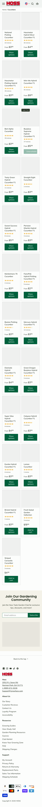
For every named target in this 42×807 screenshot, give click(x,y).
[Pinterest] (17, 668)
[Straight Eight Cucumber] (30, 166)
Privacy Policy (8, 763)
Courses (5, 736)
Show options (9, 54)
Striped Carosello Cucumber (9, 560)
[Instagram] (7, 668)
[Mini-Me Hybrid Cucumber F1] (30, 69)
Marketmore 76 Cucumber (11, 275)
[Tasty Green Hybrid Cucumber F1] (11, 166)
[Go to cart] (37, 4)
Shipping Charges (9, 749)
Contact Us (6, 708)
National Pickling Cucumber (9, 34)
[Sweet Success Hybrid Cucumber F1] (11, 214)
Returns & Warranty (10, 767)
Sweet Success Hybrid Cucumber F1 (11, 228)
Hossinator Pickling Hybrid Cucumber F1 (11, 83)
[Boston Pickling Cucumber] (11, 311)
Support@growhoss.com (12, 691)
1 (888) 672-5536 (9, 688)
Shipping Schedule (10, 777)
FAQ (4, 746)
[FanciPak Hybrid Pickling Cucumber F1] (30, 263)
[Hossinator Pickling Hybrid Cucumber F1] (11, 69)
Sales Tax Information (11, 773)
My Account (7, 760)
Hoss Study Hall (9, 729)
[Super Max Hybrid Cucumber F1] (11, 405)
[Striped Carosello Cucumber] (11, 547)
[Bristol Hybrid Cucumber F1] (11, 499)
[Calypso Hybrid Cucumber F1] (30, 405)
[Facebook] (4, 668)
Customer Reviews (10, 705)
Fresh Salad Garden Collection (29, 512)
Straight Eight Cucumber (29, 178)
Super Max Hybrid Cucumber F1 (10, 418)
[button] (27, 4)
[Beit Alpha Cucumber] (11, 117)
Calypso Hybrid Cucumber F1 (30, 417)
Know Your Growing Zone (12, 742)
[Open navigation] (3, 4)
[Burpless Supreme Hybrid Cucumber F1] (30, 117)
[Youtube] (11, 668)
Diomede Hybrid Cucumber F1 (10, 370)
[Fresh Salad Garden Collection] (30, 499)
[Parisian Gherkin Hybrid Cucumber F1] (30, 214)
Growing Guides (9, 726)
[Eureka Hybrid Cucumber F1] (11, 453)
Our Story (6, 701)
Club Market (7, 739)
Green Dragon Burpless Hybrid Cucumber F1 (30, 370)
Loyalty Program (9, 711)
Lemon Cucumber (28, 465)
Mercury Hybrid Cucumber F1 (30, 323)
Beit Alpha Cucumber (9, 130)
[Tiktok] (14, 668)
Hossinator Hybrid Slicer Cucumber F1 (29, 34)
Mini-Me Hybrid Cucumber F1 (30, 81)
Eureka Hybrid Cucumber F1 (10, 465)
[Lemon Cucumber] (30, 453)
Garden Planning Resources (13, 732)
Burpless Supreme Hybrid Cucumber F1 (29, 132)
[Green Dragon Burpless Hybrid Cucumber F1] (30, 356)
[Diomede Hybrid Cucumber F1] (11, 356)
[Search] (32, 4)
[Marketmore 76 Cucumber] (11, 263)
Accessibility (7, 715)
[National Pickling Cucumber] (11, 21)
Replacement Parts (10, 770)
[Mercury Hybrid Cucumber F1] (30, 311)
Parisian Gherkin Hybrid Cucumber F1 (30, 228)
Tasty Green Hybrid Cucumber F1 (10, 179)
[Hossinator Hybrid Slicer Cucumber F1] (30, 21)
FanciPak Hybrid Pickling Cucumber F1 (30, 276)
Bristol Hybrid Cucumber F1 (10, 511)
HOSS (18, 801)
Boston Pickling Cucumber (11, 323)
